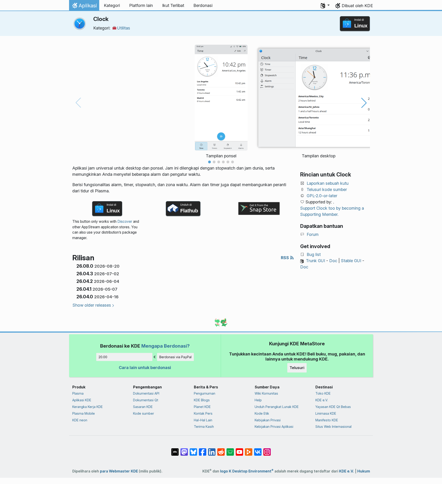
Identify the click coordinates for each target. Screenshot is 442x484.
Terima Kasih (204, 426)
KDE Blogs (202, 400)
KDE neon (79, 420)
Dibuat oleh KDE (357, 5)
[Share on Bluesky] (193, 449)
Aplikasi (84, 6)
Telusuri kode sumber (327, 189)
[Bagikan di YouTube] (239, 449)
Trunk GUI (315, 260)
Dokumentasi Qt (145, 400)
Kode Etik (262, 413)
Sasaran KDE (143, 407)
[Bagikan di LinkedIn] (211, 449)
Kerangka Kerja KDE (87, 407)
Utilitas (123, 28)
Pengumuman (204, 393)
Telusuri (297, 367)
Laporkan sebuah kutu (328, 183)
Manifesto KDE (326, 420)
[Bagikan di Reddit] (221, 449)
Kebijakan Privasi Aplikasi (274, 426)
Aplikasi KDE (81, 400)
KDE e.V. (321, 400)
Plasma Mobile (83, 413)
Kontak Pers (203, 413)
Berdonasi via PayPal (175, 357)
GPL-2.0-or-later (322, 195)
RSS (285, 257)
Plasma (78, 393)
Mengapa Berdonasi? (165, 346)
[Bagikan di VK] (258, 449)
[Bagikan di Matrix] (175, 449)
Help (258, 400)
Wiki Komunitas (266, 393)
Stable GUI (351, 260)
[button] (325, 5)
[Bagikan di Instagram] (267, 449)
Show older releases (92, 305)
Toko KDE (323, 393)
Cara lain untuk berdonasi (145, 367)
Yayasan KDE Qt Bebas (333, 407)
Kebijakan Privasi (268, 420)
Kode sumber (143, 413)
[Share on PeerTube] (248, 449)
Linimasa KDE (325, 413)
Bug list (314, 254)
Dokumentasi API (146, 393)
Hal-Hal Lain (203, 420)
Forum (313, 234)
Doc (333, 260)
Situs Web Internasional (333, 426)
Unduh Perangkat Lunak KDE (277, 407)
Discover (124, 221)
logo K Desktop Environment (246, 471)
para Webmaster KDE (119, 471)
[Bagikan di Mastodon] (184, 449)
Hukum (363, 471)
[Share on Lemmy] (230, 449)
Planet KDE (202, 407)
